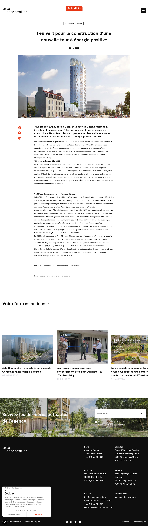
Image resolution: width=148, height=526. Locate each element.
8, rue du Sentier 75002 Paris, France (93, 452)
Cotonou (88, 470)
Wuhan (118, 470)
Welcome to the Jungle (126, 497)
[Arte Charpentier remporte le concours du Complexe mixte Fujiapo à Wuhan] (27, 349)
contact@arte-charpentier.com (98, 507)
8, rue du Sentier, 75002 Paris (97, 500)
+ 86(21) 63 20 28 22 (124, 460)
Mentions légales (139, 522)
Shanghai (119, 446)
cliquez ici (66, 276)
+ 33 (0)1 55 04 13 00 (94, 457)
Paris (86, 446)
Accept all (38, 514)
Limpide (37, 522)
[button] (5, 522)
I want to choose (14, 514)
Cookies (125, 522)
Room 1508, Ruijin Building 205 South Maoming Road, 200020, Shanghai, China (127, 453)
